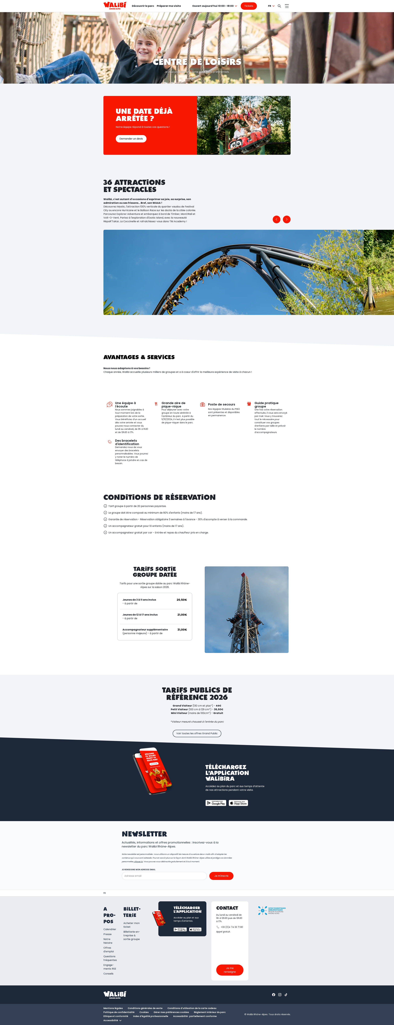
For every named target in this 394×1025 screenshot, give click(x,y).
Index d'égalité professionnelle (150, 1016)
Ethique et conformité (115, 1016)
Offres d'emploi (108, 949)
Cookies (144, 1012)
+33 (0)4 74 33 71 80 (232, 927)
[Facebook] (273, 994)
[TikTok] (285, 994)
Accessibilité (110, 1020)
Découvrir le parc (143, 6)
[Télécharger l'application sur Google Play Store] (215, 803)
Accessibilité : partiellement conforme (195, 1016)
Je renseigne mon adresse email (138, 869)
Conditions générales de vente (145, 1008)
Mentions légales (113, 1008)
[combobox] (215, 6)
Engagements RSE (109, 966)
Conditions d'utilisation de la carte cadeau (191, 1008)
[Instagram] (279, 994)
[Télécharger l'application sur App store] (238, 803)
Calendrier (109, 929)
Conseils (108, 973)
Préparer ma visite (169, 6)
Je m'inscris (221, 876)
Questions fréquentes (110, 958)
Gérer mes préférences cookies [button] (171, 1012)
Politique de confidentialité (119, 1012)
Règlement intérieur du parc (210, 1012)
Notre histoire (107, 941)
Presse (107, 934)
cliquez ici (138, 861)
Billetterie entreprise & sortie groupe (131, 935)
